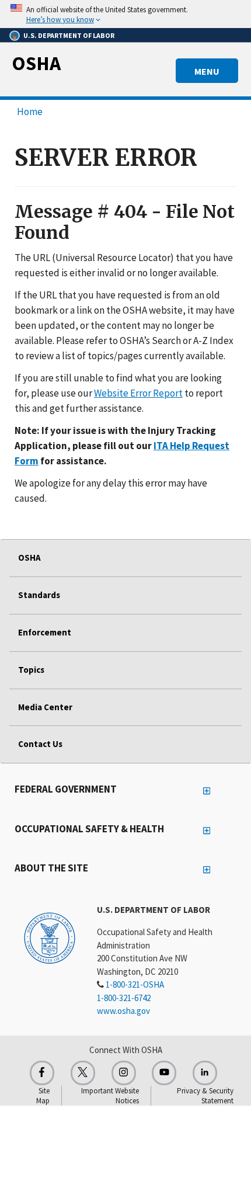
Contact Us (40, 743)
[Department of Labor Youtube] (164, 1073)
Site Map (43, 1096)
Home (30, 111)
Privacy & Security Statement (205, 1096)
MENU (206, 71)
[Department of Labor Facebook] (42, 1073)
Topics (31, 669)
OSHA (36, 63)
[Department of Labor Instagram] (123, 1073)
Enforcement (44, 632)
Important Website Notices (110, 1096)
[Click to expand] (125, 14)
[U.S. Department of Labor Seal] (49, 937)
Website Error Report (138, 393)
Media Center (45, 707)
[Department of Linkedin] (205, 1073)
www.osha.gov (123, 1010)
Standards (39, 594)
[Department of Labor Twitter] (83, 1073)
